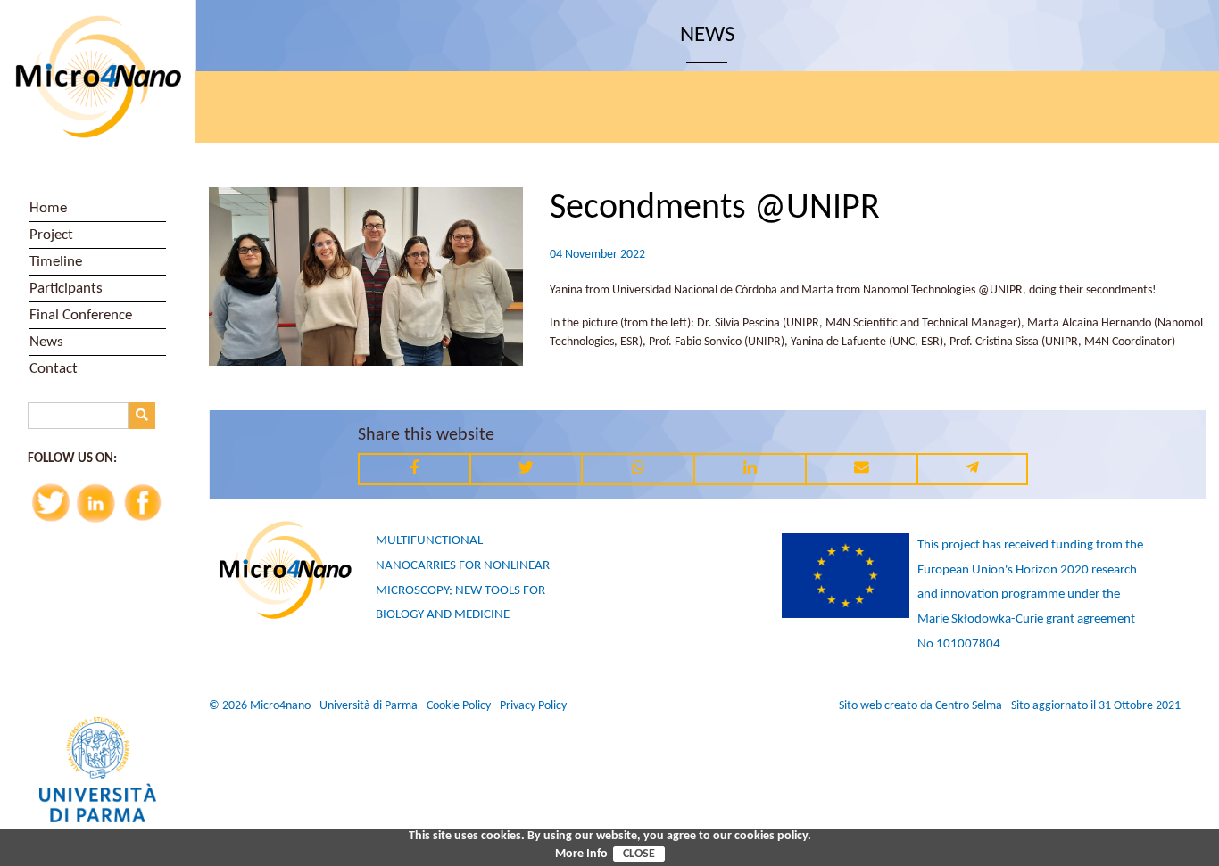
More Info (581, 855)
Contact (53, 368)
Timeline (55, 261)
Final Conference (80, 315)
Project (51, 235)
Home (48, 208)
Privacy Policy (533, 706)
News (46, 342)
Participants (66, 288)
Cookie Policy (459, 706)
